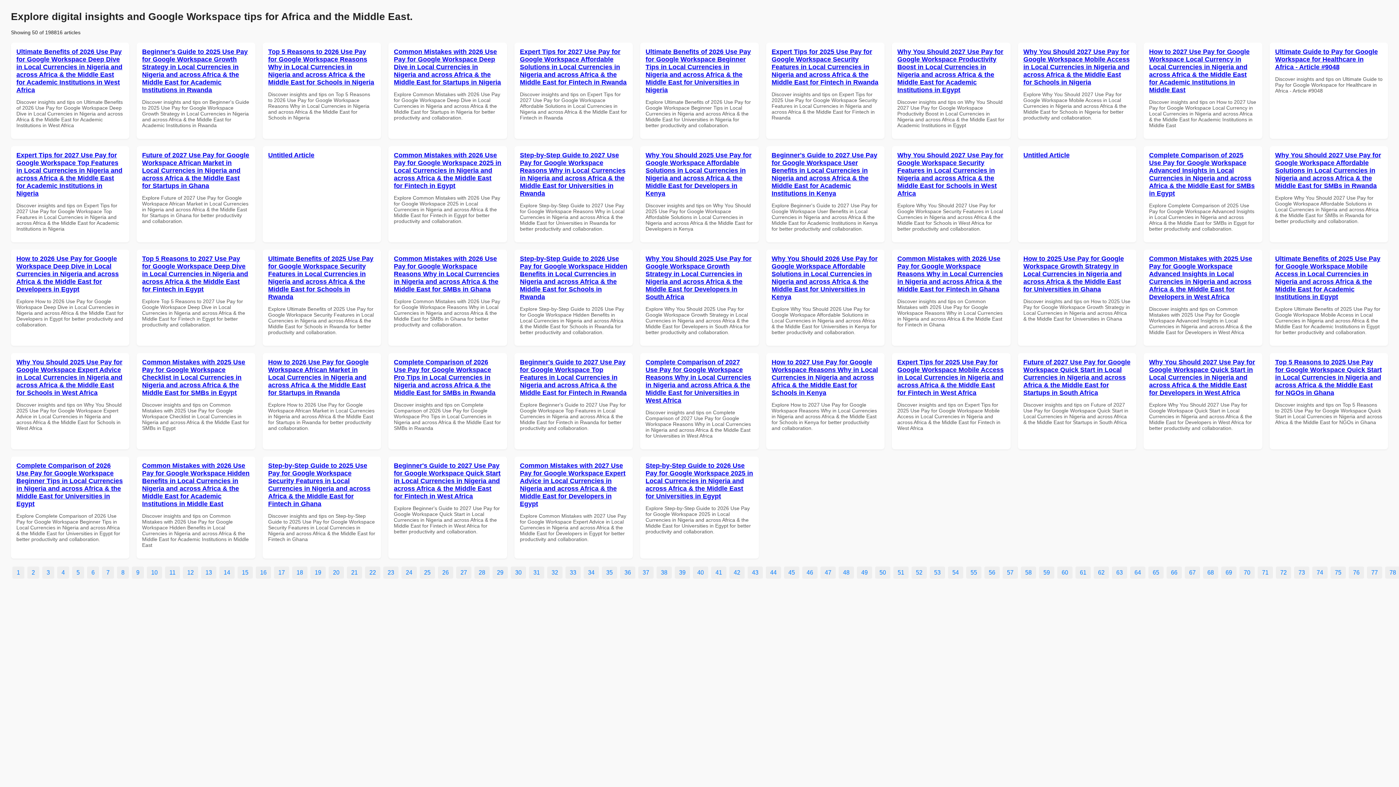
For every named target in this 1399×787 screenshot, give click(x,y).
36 (627, 572)
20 (336, 572)
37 (646, 572)
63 (1119, 572)
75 (1338, 572)
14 (227, 572)
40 (700, 572)
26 (445, 572)
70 (1247, 572)
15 (245, 572)
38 (664, 572)
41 (719, 572)
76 (1356, 572)
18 (300, 572)
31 (536, 572)
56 (992, 572)
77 (1374, 572)
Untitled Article (291, 155)
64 (1138, 572)
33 (573, 572)
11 (172, 572)
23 (391, 572)
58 (1028, 572)
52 (919, 572)
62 (1101, 572)
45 (791, 572)
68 (1210, 572)
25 (427, 572)
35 (609, 572)
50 (882, 572)
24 (409, 572)
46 (810, 572)
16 (263, 572)
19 (318, 572)
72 (1283, 572)
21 (354, 572)
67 (1192, 572)
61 (1083, 572)
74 (1320, 572)
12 (190, 572)
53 (937, 572)
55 (974, 572)
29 (500, 572)
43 (755, 572)
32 (555, 572)
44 (773, 572)
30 (518, 572)
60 (1065, 572)
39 (682, 572)
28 (482, 572)
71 (1265, 572)
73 (1301, 572)
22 (372, 572)
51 (901, 572)
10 (154, 572)
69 (1229, 572)
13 (208, 572)
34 (591, 572)
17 (281, 572)
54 (955, 572)
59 (1046, 572)
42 (737, 572)
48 (846, 572)
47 (828, 572)
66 (1174, 572)
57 (1010, 572)
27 (464, 572)
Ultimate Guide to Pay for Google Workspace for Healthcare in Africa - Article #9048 (1326, 59)
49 (864, 572)
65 (1156, 572)
